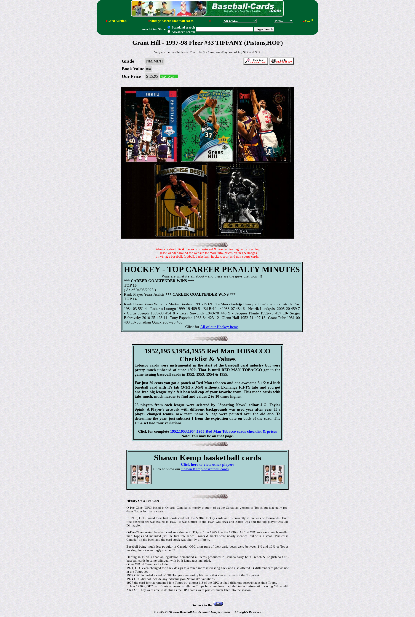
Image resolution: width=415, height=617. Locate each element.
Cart (309, 21)
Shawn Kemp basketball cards (205, 469)
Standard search (183, 27)
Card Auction (116, 20)
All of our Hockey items (219, 327)
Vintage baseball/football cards (171, 20)
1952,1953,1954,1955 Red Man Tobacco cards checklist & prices (223, 431)
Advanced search (183, 31)
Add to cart (169, 76)
